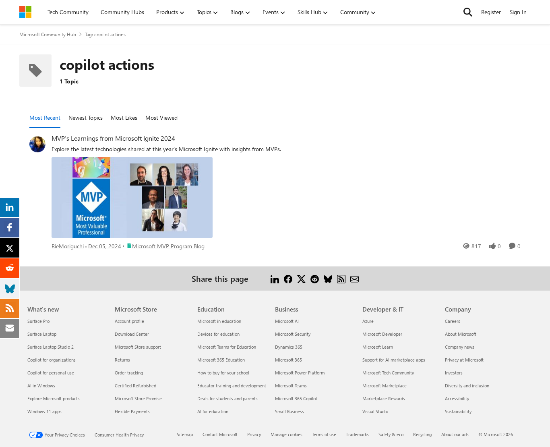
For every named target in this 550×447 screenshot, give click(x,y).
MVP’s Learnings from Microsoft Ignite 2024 (113, 138)
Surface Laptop (41, 334)
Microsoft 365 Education (221, 360)
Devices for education (218, 334)
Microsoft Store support (138, 347)
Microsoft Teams (291, 386)
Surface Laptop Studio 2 (50, 347)
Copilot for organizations (51, 360)
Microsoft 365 (288, 360)
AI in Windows (41, 386)
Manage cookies (286, 434)
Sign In (518, 12)
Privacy (254, 434)
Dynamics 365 (288, 347)
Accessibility (457, 398)
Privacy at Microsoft (464, 360)
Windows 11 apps (44, 411)
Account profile (129, 321)
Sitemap (185, 434)
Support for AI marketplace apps (393, 360)
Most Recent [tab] (44, 117)
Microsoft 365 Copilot (296, 398)
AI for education (212, 411)
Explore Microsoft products (53, 398)
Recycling (422, 434)
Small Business (289, 411)
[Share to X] (301, 278)
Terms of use (324, 434)
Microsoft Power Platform (300, 373)
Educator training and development (231, 386)
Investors (454, 373)
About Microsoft (460, 334)
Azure (368, 321)
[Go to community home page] (25, 12)
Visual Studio (375, 411)
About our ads (455, 434)
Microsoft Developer (382, 334)
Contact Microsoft (220, 434)
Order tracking (129, 373)
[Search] (468, 12)
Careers (452, 321)
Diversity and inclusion (467, 386)
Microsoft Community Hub (47, 34)
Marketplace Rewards (383, 398)
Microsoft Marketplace (384, 386)
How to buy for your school (223, 373)
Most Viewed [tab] (161, 117)
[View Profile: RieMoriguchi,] (37, 144)
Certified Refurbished (135, 386)
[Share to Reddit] (314, 278)
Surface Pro (38, 321)
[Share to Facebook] (288, 278)
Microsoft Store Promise (138, 398)
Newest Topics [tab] (85, 117)
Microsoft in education (219, 321)
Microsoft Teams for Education (226, 347)
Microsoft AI (287, 321)
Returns (122, 360)
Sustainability (458, 411)
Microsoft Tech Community (388, 373)
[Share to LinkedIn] (275, 278)
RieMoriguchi (68, 246)
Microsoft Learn (377, 347)
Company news (459, 347)
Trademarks (357, 434)
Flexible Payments (132, 411)
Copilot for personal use (50, 373)
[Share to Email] (354, 278)
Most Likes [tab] (124, 117)
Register (491, 12)
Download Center (132, 334)
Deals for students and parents (227, 398)
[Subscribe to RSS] (341, 278)
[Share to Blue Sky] (328, 278)
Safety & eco (390, 434)
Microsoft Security (292, 334)
